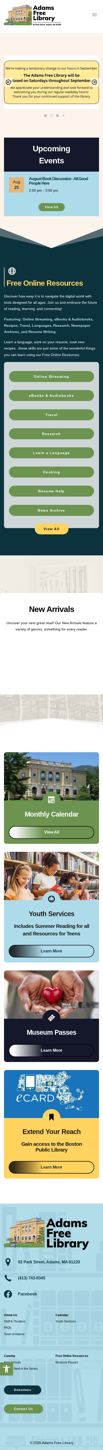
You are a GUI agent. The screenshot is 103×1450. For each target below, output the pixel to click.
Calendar (62, 1315)
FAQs (7, 1327)
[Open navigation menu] (94, 14)
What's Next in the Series (21, 1368)
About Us (10, 1315)
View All (51, 832)
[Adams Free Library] (32, 14)
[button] (6, 1368)
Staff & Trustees (14, 1321)
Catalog (9, 1356)
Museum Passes (67, 1362)
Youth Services (66, 1321)
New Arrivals (12, 1362)
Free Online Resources (60, 355)
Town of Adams (14, 1334)
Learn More (51, 951)
